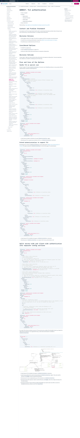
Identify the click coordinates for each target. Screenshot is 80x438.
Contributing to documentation (10, 26)
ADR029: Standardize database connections (12, 109)
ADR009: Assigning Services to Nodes (12, 56)
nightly (76, 3)
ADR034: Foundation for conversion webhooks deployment (13, 122)
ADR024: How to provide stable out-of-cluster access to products (13, 97)
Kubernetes (9, 9)
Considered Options (68, 13)
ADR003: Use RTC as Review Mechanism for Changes (13, 38)
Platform (27, 3)
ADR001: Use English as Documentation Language (13, 32)
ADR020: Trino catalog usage (12, 87)
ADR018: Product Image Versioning (13, 82)
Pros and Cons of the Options (69, 15)
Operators (33, 3)
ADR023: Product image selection (13, 95)
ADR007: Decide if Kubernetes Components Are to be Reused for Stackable (13, 49)
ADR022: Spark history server (12, 92)
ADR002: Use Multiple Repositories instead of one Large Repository (13, 35)
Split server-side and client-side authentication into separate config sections (69, 20)
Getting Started (9, 10)
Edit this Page (72, 6)
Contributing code (11, 23)
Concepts (8, 11)
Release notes (9, 131)
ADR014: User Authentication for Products (12, 70)
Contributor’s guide (10, 21)
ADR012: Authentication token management (13, 65)
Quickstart (8, 7)
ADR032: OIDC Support (13, 115)
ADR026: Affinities (12, 102)
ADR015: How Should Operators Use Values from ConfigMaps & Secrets (12, 74)
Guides (8, 15)
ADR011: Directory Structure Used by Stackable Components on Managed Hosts (13, 62)
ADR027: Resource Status (13, 104)
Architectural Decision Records (11, 28)
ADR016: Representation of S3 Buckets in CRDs (13, 77)
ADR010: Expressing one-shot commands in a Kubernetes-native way (13, 58)
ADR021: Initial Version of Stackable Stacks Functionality (13, 89)
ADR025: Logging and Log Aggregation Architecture (12, 100)
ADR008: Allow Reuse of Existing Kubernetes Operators (13, 52)
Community (51, 3)
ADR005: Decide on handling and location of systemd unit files (13, 45)
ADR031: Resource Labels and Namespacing (13, 114)
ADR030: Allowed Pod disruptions (12, 112)
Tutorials (8, 14)
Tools (39, 3)
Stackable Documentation (11, 6)
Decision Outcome (67, 14)
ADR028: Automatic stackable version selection (12, 106)
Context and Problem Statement (68, 10)
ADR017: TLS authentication (11, 80)
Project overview (10, 22)
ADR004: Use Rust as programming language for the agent (13, 41)
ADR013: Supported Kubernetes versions (12, 68)
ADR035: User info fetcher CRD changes (13, 125)
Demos (8, 13)
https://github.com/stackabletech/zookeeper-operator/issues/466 (37, 25)
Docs (10, 3)
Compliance (44, 3)
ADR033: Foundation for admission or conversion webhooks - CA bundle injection (13, 119)
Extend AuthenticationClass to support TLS (69, 18)
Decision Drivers (67, 12)
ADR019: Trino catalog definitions (12, 84)
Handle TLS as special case (69, 16)
